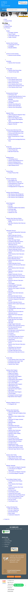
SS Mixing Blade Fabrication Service (16, 308)
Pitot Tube (10, 322)
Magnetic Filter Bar (12, 124)
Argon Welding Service (13, 165)
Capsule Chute (11, 306)
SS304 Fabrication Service (14, 348)
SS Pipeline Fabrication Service (15, 241)
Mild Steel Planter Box (13, 151)
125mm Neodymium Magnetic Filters (16, 114)
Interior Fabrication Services (14, 235)
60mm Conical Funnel (13, 82)
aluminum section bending (12, 53)
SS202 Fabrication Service (14, 263)
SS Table (10, 204)
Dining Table (9, 68)
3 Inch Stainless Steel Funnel (15, 87)
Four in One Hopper (13, 382)
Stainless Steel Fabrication (14, 430)
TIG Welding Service (13, 159)
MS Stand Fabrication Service (15, 296)
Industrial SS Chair (12, 212)
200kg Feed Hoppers (13, 373)
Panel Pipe (10, 238)
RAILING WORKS (12, 47)
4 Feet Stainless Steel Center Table (16, 359)
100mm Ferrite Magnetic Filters (15, 122)
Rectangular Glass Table (14, 362)
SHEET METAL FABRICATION (15, 445)
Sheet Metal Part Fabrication (14, 347)
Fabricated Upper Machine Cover (16, 449)
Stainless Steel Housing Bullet (15, 439)
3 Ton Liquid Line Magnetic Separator (17, 467)
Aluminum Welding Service (14, 162)
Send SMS (19, 576)
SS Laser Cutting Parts (13, 510)
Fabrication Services (11, 230)
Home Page (7, 24)
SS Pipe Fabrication (13, 286)
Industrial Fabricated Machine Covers (17, 96)
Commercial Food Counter (14, 493)
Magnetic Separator (10, 465)
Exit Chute (10, 291)
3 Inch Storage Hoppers (13, 381)
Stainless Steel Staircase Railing (13, 218)
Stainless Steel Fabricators (14, 105)
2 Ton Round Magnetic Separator (16, 473)
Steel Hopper (11, 390)
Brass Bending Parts (13, 511)
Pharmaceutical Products (12, 93)
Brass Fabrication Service (14, 258)
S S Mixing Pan (11, 334)
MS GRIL (10, 424)
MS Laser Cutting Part (13, 508)
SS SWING (11, 46)
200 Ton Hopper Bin (13, 371)
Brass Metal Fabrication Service (15, 236)
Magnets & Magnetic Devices (13, 402)
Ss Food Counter (12, 490)
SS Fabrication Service (13, 331)
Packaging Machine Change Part (16, 186)
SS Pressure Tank (12, 94)
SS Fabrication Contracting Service (16, 330)
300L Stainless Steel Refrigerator (16, 197)
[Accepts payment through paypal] (14, 551)
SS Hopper (10, 102)
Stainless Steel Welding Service (15, 160)
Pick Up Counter (12, 499)
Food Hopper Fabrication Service (16, 336)
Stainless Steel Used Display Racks (16, 494)
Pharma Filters (9, 171)
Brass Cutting (11, 513)
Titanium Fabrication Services (15, 249)
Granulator (8, 61)
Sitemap (6, 546)
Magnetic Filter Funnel (13, 116)
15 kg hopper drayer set (13, 35)
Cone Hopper (11, 283)
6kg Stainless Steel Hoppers (14, 388)
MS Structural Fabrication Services (16, 352)
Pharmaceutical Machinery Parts (13, 130)
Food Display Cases (13, 501)
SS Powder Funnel (12, 436)
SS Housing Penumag (13, 438)
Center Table (9, 358)
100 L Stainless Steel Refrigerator (16, 195)
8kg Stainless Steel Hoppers (14, 396)
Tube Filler (10, 310)
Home (5, 19)
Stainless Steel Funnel (11, 77)
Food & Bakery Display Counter (13, 479)
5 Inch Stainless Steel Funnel (15, 79)
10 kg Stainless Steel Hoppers (15, 379)
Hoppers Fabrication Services (15, 274)
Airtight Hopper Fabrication (14, 324)
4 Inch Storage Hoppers (13, 387)
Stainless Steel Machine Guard (15, 447)
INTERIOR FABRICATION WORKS (16, 207)
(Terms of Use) (10, 584)
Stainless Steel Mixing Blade (15, 107)
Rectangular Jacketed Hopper (15, 395)
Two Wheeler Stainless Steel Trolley (16, 459)
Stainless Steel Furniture (12, 43)
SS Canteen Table (12, 210)
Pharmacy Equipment (13, 134)
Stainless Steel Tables (13, 364)
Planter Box (9, 146)
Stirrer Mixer (11, 435)
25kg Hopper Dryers (13, 385)
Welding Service (10, 157)
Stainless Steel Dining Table (14, 70)
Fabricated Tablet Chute (13, 411)
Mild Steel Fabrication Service (15, 317)
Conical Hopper (12, 393)
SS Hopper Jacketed (13, 32)
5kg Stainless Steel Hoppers (14, 391)
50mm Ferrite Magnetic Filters (15, 117)
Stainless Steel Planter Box (14, 148)
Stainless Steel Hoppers (11, 370)
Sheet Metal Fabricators (13, 425)
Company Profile (8, 20)
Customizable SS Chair (13, 44)
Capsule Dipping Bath (13, 101)
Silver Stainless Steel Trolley (15, 456)
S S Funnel (11, 333)
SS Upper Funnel (12, 442)
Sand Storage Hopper (13, 374)
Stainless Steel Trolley (11, 454)
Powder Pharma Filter (13, 172)
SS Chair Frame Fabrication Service (16, 297)
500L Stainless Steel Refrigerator (16, 194)
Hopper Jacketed (12, 37)
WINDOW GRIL (12, 422)
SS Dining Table (12, 209)
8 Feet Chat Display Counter (14, 498)
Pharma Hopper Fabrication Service (16, 275)
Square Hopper (11, 34)
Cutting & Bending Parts (11, 507)
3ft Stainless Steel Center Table (15, 361)
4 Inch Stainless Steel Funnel (15, 81)
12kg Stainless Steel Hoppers (15, 384)
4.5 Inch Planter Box (13, 150)
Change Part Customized (14, 185)
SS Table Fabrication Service (15, 350)
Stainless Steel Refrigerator (12, 192)
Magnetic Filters (10, 113)
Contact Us (6, 519)
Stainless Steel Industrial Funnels (16, 85)
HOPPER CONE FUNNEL (14, 433)
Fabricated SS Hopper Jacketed (15, 419)
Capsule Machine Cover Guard (15, 246)
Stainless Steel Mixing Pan (14, 104)
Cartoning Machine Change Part (15, 183)
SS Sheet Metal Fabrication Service (16, 247)
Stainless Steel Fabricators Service (16, 325)
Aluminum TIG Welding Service (15, 163)
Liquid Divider (11, 339)
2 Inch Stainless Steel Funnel (15, 84)
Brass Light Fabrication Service (15, 257)
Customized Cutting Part (14, 514)
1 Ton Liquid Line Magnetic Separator (17, 471)
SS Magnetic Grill (12, 404)
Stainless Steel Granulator (14, 62)
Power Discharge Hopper (14, 240)
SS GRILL (10, 421)
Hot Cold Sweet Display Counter (15, 496)
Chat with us (20, 585)
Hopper (8, 31)
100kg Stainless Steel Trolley (15, 458)
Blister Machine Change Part (15, 181)
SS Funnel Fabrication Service (15, 338)
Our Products (7, 27)
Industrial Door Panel (13, 444)
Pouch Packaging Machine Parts (15, 131)
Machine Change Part (11, 178)
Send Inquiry (11, 576)
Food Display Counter (13, 491)
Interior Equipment (10, 203)
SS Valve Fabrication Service (15, 302)
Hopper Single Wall (12, 377)
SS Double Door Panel (13, 431)
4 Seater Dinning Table (13, 71)
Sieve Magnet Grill (12, 180)
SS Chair (10, 206)
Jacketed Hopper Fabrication (15, 285)
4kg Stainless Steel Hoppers (14, 376)
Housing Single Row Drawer (15, 441)
